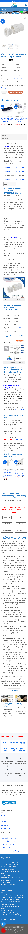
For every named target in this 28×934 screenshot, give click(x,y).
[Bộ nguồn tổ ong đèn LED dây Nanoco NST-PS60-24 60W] (7, 109)
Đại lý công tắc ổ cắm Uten (21, 704)
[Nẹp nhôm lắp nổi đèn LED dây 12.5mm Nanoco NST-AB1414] (21, 109)
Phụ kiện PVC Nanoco (20, 79)
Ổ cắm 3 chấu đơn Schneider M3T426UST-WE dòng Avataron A (19, 473)
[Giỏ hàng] (26, 4)
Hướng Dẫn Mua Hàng (8, 838)
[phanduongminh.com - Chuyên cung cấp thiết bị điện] (14, 4)
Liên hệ (3, 822)
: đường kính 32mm (13, 179)
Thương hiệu (5, 828)
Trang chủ (4, 815)
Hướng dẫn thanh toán (8, 841)
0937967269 (11, 884)
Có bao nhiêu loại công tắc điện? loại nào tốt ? (7, 705)
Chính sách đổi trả (7, 847)
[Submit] (25, 9)
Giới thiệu (4, 819)
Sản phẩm (4, 825)
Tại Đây (3, 88)
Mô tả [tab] (4, 132)
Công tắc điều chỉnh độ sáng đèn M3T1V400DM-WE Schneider (7, 474)
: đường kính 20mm (13, 171)
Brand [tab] (4, 135)
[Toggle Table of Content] (12, 184)
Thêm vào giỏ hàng (16, 92)
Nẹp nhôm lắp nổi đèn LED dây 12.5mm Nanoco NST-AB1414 (21, 119)
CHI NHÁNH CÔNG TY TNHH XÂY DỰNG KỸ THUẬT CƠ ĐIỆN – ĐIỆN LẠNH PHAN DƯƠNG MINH (12, 897)
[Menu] (2, 5)
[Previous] (3, 29)
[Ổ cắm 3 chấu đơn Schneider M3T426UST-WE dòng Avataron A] (20, 463)
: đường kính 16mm (13, 167)
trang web (19, 439)
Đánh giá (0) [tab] (6, 138)
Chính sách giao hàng (8, 844)
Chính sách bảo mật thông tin (11, 851)
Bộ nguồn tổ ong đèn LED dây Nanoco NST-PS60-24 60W (7, 119)
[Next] (24, 29)
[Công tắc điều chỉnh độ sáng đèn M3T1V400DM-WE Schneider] (8, 463)
